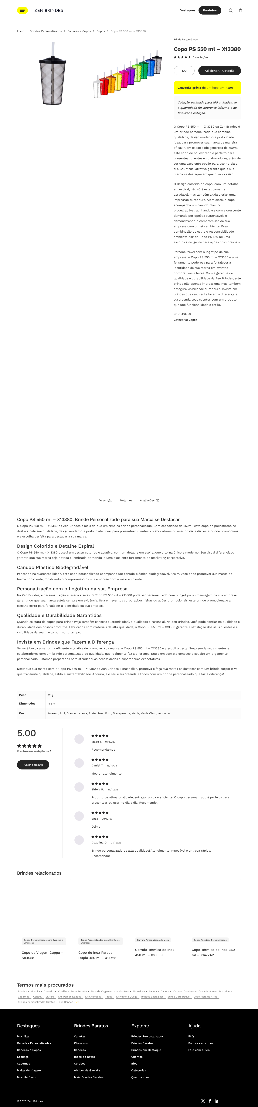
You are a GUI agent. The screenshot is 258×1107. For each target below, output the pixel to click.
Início (20, 31)
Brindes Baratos (142, 1043)
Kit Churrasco (93, 996)
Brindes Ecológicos (152, 996)
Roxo (108, 713)
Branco (71, 713)
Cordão (62, 991)
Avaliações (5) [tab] (149, 500)
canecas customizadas (111, 622)
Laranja (82, 713)
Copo (176, 991)
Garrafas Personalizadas (34, 1043)
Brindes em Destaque (146, 1050)
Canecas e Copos (79, 31)
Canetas (79, 1036)
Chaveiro (49, 991)
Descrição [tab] (105, 500)
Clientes (137, 1056)
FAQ (191, 1036)
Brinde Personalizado (185, 39)
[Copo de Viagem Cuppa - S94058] (44, 906)
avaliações (200, 57)
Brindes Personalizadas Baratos (36, 1002)
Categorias (138, 1070)
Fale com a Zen (199, 1050)
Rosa (100, 713)
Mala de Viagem (100, 991)
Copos (101, 31)
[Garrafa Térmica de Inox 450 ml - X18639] (157, 906)
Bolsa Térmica (79, 991)
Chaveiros (81, 1043)
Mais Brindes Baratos (89, 1077)
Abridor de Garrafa (87, 1070)
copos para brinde (59, 622)
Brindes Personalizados (46, 31)
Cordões (79, 1063)
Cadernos (23, 996)
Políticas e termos (200, 1043)
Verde (135, 713)
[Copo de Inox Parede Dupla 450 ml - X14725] (100, 906)
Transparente (121, 713)
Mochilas (23, 1036)
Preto (92, 713)
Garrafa (50, 996)
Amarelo (52, 713)
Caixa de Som (207, 991)
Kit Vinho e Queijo (126, 996)
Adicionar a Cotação (220, 70)
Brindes (22, 991)
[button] (22, 10)
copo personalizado (84, 574)
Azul (62, 713)
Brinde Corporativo (179, 996)
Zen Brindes (66, 1002)
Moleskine (139, 991)
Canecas (80, 1050)
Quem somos (140, 1077)
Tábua (108, 996)
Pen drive (224, 991)
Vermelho (164, 713)
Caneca (165, 991)
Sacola (153, 991)
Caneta (37, 996)
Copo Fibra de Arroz (205, 996)
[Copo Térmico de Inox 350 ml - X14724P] (214, 906)
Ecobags (23, 1056)
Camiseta (189, 991)
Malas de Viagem (29, 1070)
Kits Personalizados (69, 996)
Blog (134, 1063)
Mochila (35, 991)
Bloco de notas (84, 1056)
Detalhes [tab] (126, 500)
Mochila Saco (121, 991)
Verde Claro (148, 713)
